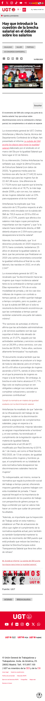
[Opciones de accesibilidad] (39, 695)
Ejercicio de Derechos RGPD (10, 679)
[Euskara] (42, 3)
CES (28, 668)
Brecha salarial (24, 599)
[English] (30, 3)
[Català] (36, 3)
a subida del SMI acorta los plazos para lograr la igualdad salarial (21, 144)
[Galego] (39, 3)
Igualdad (8, 47)
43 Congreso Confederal (14, 52)
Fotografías (24, 679)
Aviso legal (5, 672)
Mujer (19, 47)
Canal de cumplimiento (17, 672)
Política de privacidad (8, 676)
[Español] (33, 3)
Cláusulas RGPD (21, 676)
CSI (38, 668)
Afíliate (24, 10)
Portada (30, 47)
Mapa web (33, 679)
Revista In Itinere (7, 683)
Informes (8, 599)
